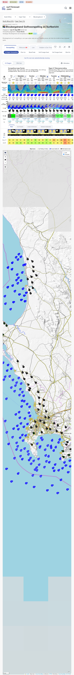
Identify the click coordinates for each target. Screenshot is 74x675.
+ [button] (5, 157)
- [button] (5, 163)
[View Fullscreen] (5, 171)
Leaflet (27, 674)
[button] (25, 383)
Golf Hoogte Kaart (57, 52)
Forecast (67, 154)
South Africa (8, 21)
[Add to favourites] (55, 47)
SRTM (50, 674)
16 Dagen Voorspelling (11, 52)
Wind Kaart (69, 52)
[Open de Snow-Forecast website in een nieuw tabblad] (5, 2)
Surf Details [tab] (20, 126)
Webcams (22, 47)
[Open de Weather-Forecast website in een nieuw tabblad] (29, 2)
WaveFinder (32, 52)
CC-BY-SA (68, 674)
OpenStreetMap (39, 674)
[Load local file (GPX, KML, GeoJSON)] (5, 152)
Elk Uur (19, 63)
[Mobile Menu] (70, 8)
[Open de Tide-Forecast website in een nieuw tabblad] (21, 2)
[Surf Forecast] (10, 8)
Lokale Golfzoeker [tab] (32, 126)
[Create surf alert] (60, 47)
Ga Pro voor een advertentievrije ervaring (37, 58)
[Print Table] (69, 47)
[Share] (64, 47)
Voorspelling (10, 47)
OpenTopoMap (62, 674)
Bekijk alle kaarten (4, 90)
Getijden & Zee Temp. (46, 47)
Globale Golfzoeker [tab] (46, 126)
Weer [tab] (11, 127)
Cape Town (20, 21)
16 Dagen (8, 63)
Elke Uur (23, 52)
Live (33, 47)
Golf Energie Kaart (44, 52)
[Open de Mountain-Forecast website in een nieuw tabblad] (13, 2)
